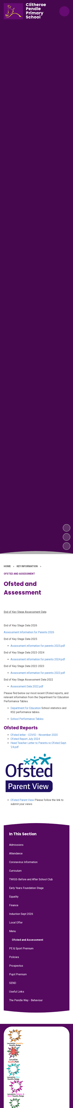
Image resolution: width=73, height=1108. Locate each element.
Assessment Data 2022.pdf (27, 686)
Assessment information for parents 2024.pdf (38, 659)
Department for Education (26, 708)
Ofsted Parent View (22, 800)
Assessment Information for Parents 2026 (29, 632)
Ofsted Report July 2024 (25, 738)
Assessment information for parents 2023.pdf (38, 672)
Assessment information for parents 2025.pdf (38, 645)
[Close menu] (64, 11)
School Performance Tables (27, 718)
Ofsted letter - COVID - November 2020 (34, 734)
